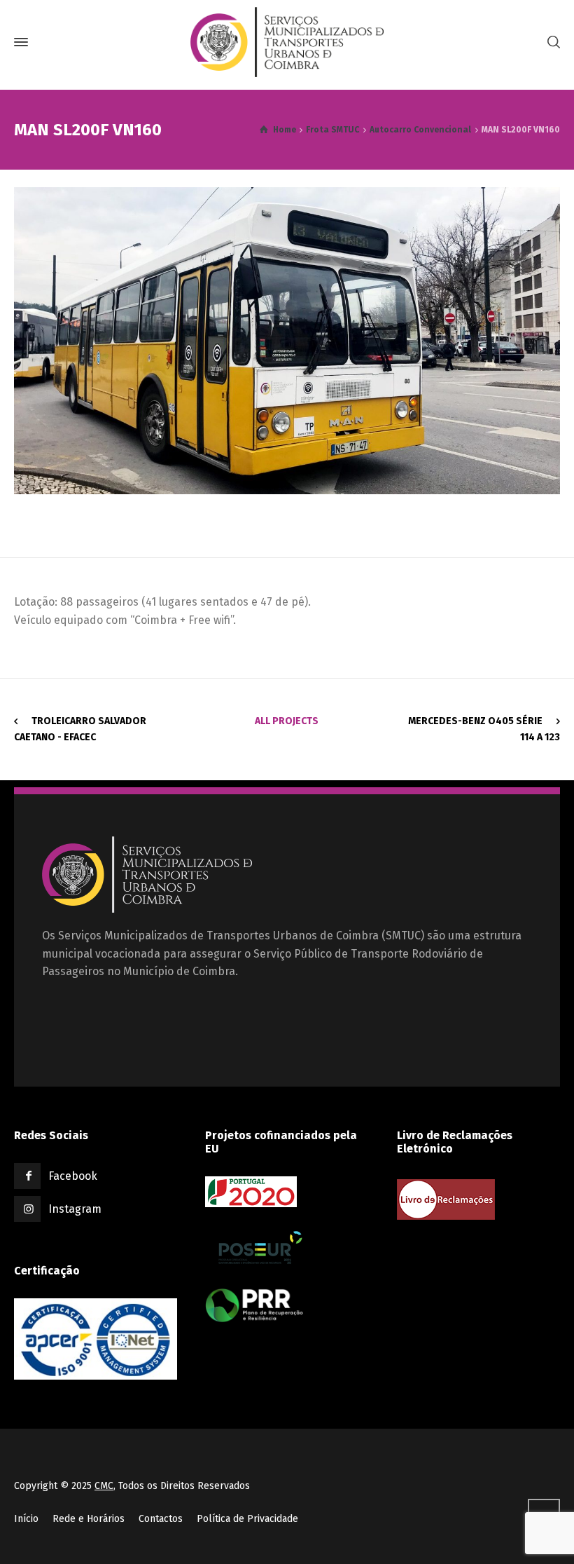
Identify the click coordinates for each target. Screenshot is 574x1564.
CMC (103, 1486)
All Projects (286, 721)
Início (26, 1519)
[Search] (551, 42)
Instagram (75, 1209)
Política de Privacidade (247, 1519)
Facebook (72, 1176)
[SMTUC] (287, 42)
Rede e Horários (88, 1519)
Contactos (161, 1519)
